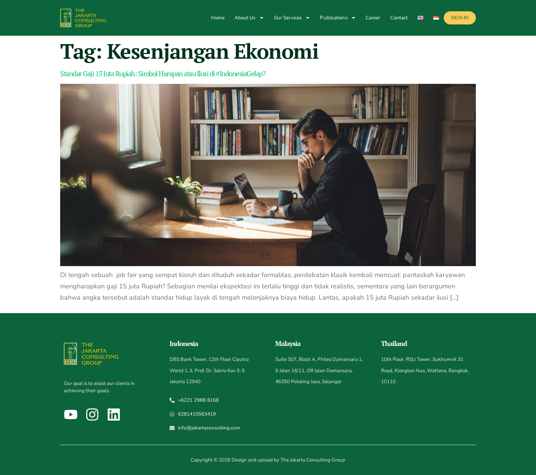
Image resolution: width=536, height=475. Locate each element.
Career (373, 17)
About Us (245, 17)
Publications (333, 17)
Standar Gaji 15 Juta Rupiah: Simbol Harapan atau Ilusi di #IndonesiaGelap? (162, 73)
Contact (399, 17)
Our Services (288, 17)
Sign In (460, 17)
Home (217, 17)
